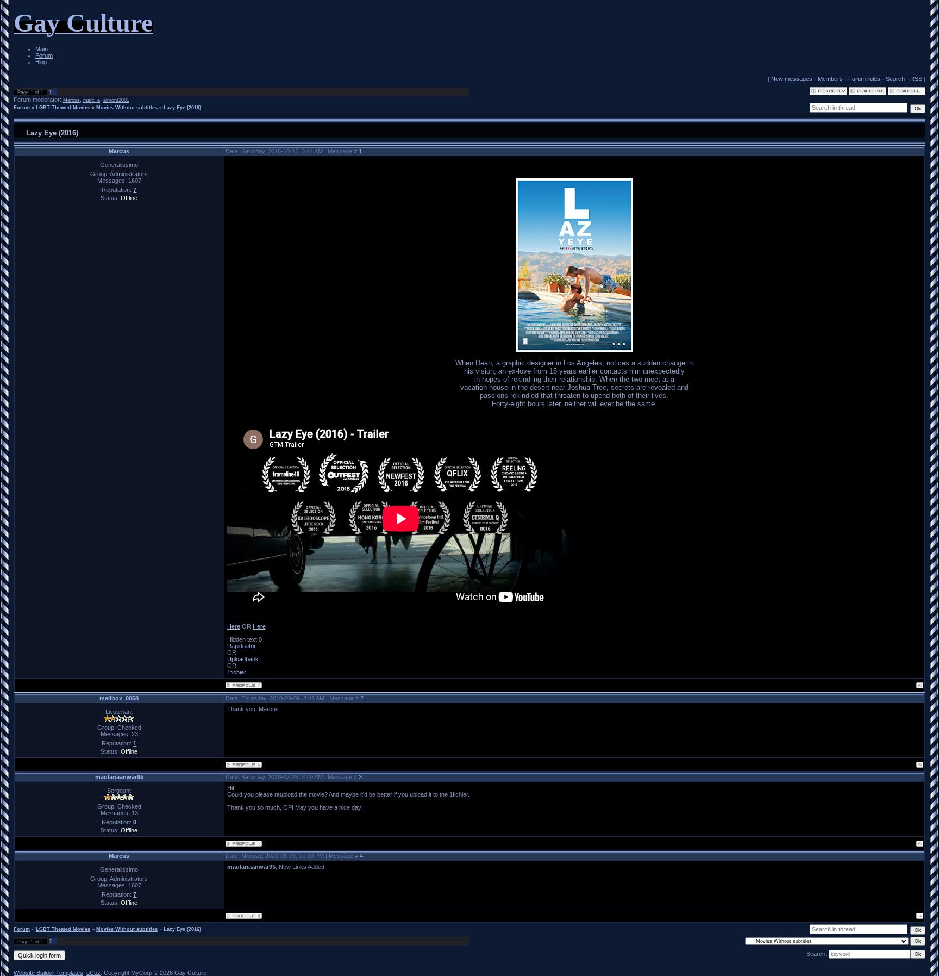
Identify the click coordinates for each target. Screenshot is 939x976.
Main (41, 49)
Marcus (71, 100)
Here (233, 626)
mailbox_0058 (119, 698)
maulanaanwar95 (119, 777)
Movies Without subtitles (127, 107)
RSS (916, 79)
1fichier (236, 672)
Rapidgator (241, 646)
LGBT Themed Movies (63, 107)
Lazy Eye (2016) (182, 107)
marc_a (91, 100)
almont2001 (116, 100)
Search (895, 79)
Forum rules (864, 79)
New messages (791, 79)
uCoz (93, 972)
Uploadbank (243, 659)
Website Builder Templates (48, 972)
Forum (44, 55)
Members (830, 79)
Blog (41, 62)
